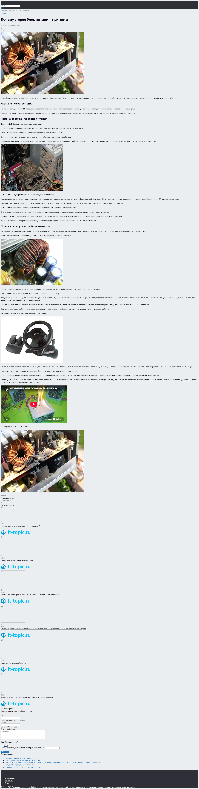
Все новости (10, 778)
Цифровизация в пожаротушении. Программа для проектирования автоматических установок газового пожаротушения (55, 762)
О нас (7, 783)
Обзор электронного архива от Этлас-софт (22, 760)
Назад (3, 13)
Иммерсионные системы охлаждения (20, 758)
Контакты (9, 781)
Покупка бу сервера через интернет (20, 765)
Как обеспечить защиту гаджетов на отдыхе (23, 767)
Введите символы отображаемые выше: (27, 747)
